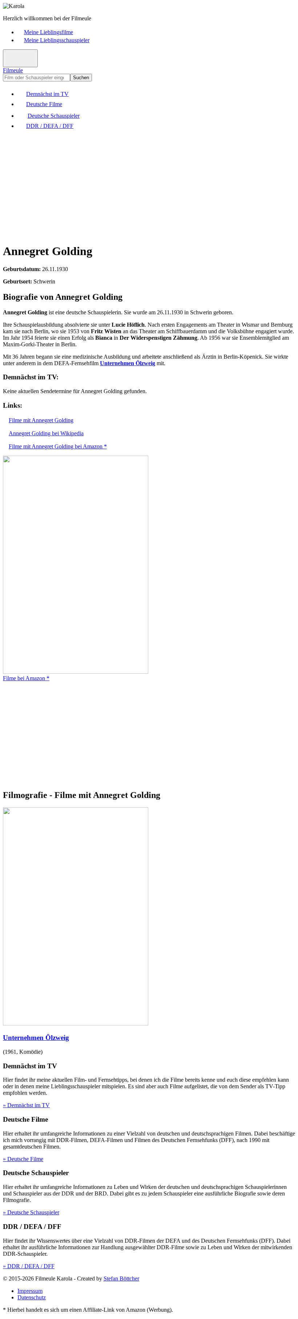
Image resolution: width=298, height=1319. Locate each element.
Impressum (30, 1291)
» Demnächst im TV (26, 1105)
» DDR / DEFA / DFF (29, 1266)
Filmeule (13, 70)
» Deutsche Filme (23, 1159)
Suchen (81, 77)
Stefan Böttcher (121, 1278)
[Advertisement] (149, 186)
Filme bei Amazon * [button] (26, 678)
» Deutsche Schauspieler (31, 1212)
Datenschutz (31, 1297)
